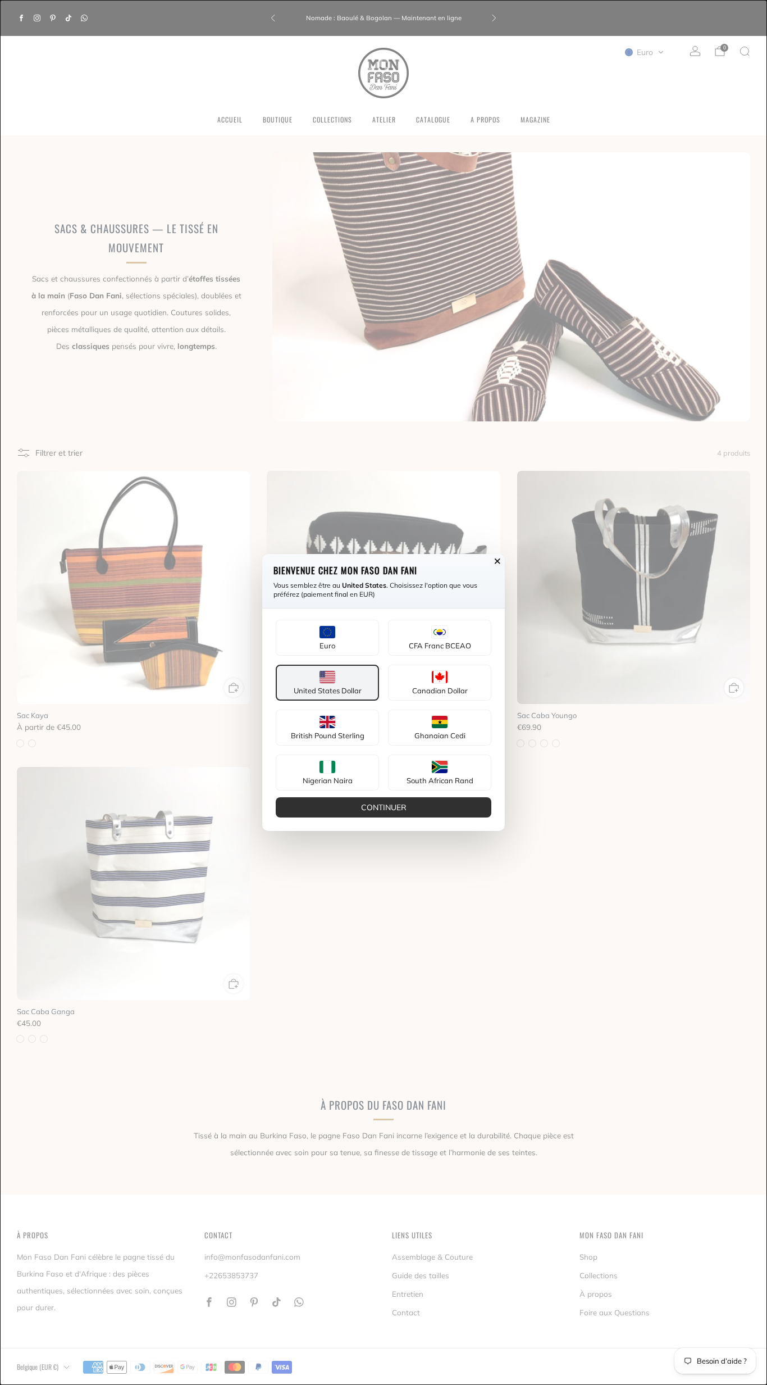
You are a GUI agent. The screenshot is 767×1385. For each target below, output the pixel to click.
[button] (327, 638)
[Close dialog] (497, 561)
